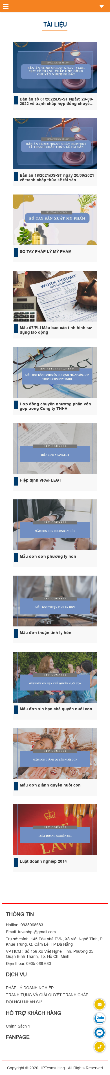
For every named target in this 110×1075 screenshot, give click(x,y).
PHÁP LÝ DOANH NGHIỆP (30, 988)
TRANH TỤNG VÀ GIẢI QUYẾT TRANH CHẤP (47, 995)
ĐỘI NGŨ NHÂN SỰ (24, 1002)
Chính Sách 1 (18, 1026)
